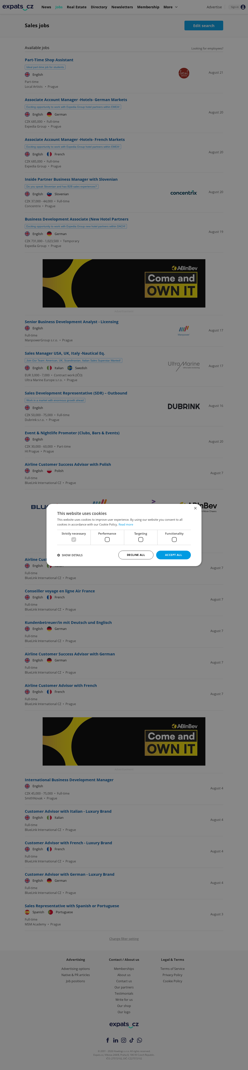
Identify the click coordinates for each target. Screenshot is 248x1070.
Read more (126, 524)
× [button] (195, 508)
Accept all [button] (173, 555)
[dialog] (124, 535)
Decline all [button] (136, 555)
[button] (70, 555)
